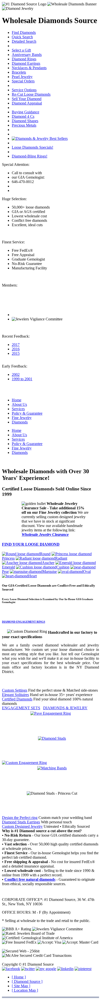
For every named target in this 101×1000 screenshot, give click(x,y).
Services (18, 409)
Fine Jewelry (22, 418)
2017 (16, 344)
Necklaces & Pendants (29, 68)
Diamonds (20, 422)
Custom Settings (14, 690)
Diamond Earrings (26, 63)
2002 (16, 374)
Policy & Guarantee (27, 413)
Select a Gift (21, 50)
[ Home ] (19, 977)
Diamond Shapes (25, 121)
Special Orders (23, 81)
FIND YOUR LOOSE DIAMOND (31, 544)
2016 (16, 349)
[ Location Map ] (25, 990)
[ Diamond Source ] (27, 981)
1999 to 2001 (22, 379)
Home (16, 400)
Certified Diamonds (17, 699)
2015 (16, 353)
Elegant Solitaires (15, 695)
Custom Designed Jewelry (22, 826)
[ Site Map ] (21, 986)
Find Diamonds (24, 32)
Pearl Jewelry (22, 77)
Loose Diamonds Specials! (32, 147)
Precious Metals (24, 125)
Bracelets (19, 72)
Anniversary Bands (27, 55)
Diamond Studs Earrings (21, 822)
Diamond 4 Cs (23, 116)
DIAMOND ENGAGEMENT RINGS (23, 621)
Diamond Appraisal (27, 103)
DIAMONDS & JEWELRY (65, 708)
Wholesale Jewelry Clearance (45, 534)
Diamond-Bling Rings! (29, 156)
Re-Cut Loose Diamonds (31, 94)
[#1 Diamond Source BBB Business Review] (29, 315)
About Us (19, 404)
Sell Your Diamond (26, 99)
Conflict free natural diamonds (29, 879)
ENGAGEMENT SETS (21, 708)
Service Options (24, 90)
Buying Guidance (25, 112)
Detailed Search (24, 41)
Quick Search (22, 37)
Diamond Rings (24, 59)
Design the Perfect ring (20, 818)
